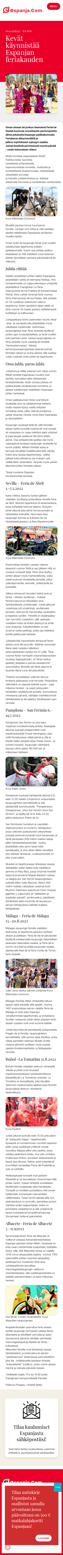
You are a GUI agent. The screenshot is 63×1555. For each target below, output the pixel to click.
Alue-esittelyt (13, 31)
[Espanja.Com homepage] (11, 10)
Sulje (57, 1487)
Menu (53, 6)
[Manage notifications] (7, 1547)
